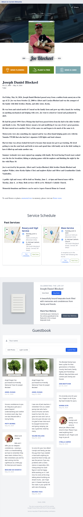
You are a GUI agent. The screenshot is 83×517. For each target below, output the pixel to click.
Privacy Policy (36, 508)
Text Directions (26, 254)
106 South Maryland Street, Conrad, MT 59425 (33, 248)
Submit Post (71, 350)
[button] (12, 233)
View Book (45, 293)
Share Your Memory (69, 316)
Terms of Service (47, 508)
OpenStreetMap (43, 511)
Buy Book (56, 293)
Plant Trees (35, 254)
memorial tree (27, 198)
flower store (57, 198)
